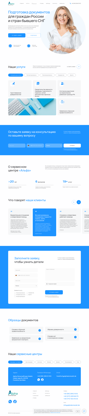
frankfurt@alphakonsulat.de (66, 376)
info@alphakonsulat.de (72, 405)
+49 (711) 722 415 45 (71, 399)
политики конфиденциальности (53, 296)
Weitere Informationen (55, 412)
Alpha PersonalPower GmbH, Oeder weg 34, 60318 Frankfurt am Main (23, 378)
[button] (16, 35)
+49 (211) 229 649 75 (71, 396)
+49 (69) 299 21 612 (76, 3)
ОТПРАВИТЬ (72, 145)
